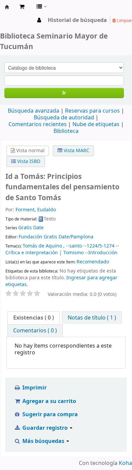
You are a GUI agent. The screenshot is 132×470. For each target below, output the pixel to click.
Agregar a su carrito (48, 401)
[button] (21, 7)
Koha (125, 463)
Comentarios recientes (37, 124)
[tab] (33, 317)
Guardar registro (45, 428)
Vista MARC (75, 150)
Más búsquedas (43, 441)
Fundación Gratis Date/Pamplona (56, 236)
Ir (64, 92)
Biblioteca (66, 131)
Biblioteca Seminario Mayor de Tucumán (7, 7)
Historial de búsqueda (77, 20)
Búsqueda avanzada (33, 111)
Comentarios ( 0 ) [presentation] (35, 331)
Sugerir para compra (49, 414)
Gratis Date (31, 227)
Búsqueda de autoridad (64, 118)
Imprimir (34, 388)
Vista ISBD (28, 161)
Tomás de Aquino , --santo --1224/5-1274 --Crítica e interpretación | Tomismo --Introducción (62, 249)
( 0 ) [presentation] (33, 318)
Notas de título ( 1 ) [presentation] (92, 318)
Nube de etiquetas (95, 124)
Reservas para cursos (92, 111)
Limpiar (124, 20)
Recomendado (92, 261)
